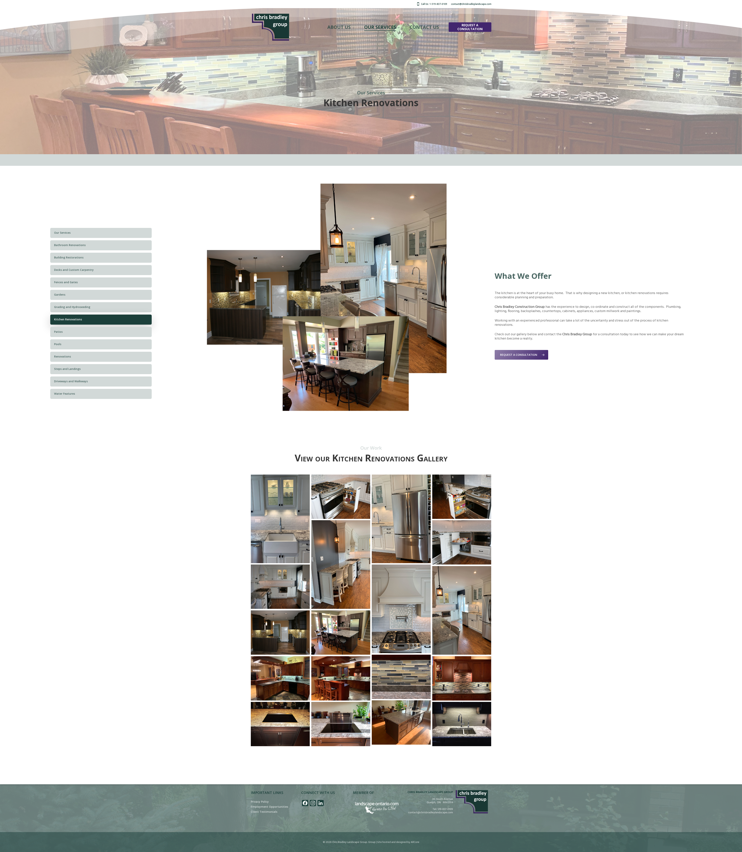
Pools (57, 344)
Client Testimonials (264, 812)
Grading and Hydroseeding (72, 307)
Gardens (59, 294)
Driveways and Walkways (71, 381)
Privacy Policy (260, 801)
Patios (58, 332)
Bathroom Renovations (70, 245)
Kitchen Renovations (68, 319)
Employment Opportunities (269, 806)
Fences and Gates (66, 282)
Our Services (62, 232)
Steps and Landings (67, 369)
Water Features (64, 393)
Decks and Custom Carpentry (74, 270)
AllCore (415, 842)
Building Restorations (68, 257)
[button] (521, 355)
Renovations (62, 356)
